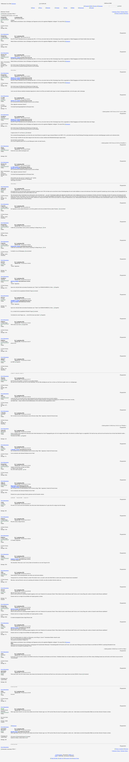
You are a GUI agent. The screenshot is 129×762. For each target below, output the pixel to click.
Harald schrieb (14, 731)
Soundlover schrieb (15, 300)
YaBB (56, 756)
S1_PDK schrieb (14, 167)
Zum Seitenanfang (5, 34)
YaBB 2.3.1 (70, 754)
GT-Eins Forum (58, 754)
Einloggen (13, 3)
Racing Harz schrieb (15, 57)
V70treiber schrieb (15, 449)
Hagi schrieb (13, 485)
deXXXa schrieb (14, 281)
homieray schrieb (15, 559)
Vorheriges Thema (116, 11)
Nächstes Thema (124, 11)
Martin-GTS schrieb (15, 77)
